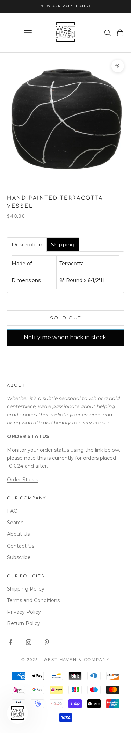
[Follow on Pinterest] (46, 642)
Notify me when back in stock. (65, 337)
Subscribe (19, 557)
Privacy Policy (24, 612)
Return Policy (23, 623)
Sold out (65, 317)
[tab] (27, 244)
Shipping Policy (25, 589)
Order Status (22, 479)
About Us (18, 534)
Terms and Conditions (33, 600)
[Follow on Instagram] (28, 642)
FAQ (12, 511)
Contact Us (20, 546)
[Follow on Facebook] (10, 642)
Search (15, 522)
